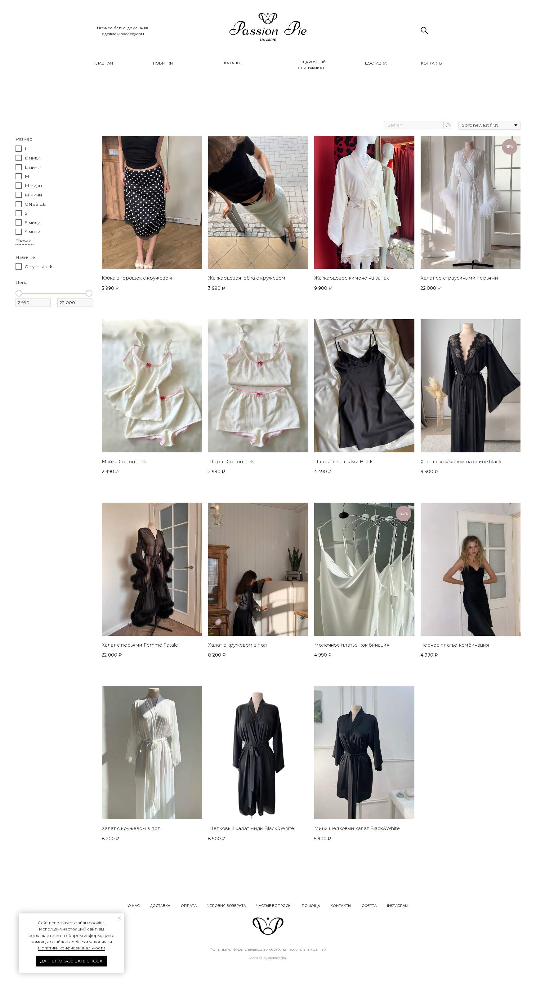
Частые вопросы (274, 906)
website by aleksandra (268, 958)
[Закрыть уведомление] (119, 918)
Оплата (189, 906)
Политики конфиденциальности (71, 947)
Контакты (340, 906)
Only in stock (38, 266)
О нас (134, 906)
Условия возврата (226, 906)
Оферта (369, 906)
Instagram (397, 906)
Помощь (311, 906)
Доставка (160, 906)
